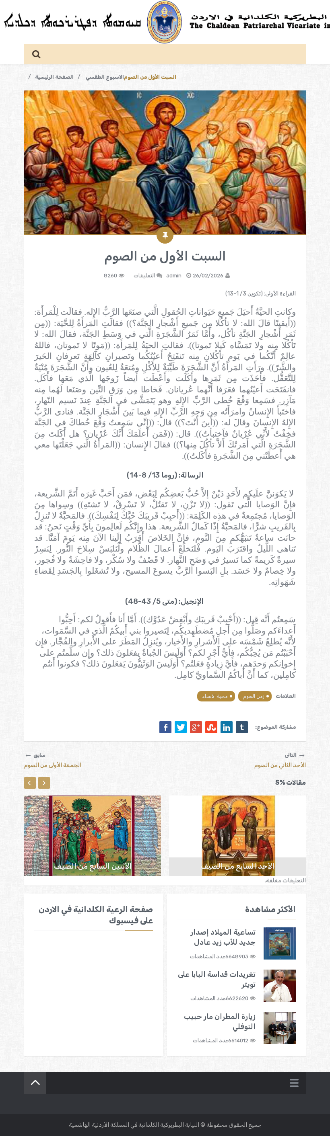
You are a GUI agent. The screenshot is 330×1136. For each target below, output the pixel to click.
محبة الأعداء (215, 696)
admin (174, 276)
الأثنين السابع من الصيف (93, 866)
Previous (30, 783)
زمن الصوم (253, 696)
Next (44, 783)
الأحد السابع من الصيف (237, 866)
